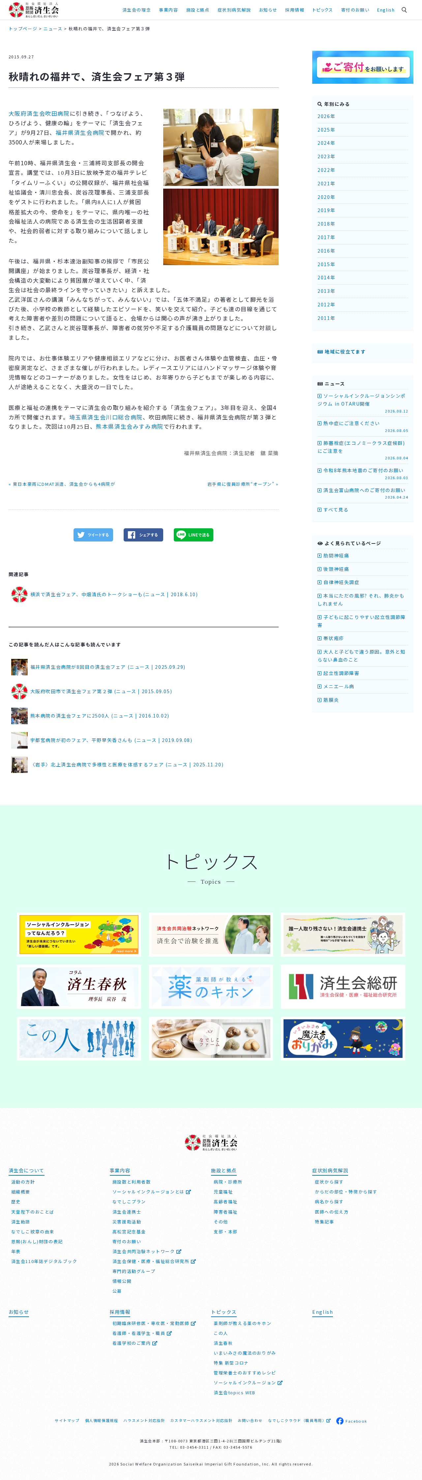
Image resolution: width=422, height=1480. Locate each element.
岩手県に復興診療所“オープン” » (243, 484)
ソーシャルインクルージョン (246, 1382)
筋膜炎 (330, 699)
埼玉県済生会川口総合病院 (106, 417)
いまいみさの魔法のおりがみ (245, 1353)
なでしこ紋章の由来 (32, 1231)
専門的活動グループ (133, 1271)
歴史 (16, 1201)
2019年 (326, 210)
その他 (221, 1221)
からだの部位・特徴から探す (346, 1191)
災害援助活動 (126, 1221)
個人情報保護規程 (101, 1420)
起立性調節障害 (340, 673)
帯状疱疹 (333, 638)
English (386, 10)
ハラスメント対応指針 (144, 1420)
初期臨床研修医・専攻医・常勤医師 (151, 1323)
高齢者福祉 (226, 1201)
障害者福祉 (226, 1212)
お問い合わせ (250, 1420)
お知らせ (19, 1311)
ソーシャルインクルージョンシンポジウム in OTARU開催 (362, 403)
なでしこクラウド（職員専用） (297, 1420)
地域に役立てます (344, 351)
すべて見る (335, 509)
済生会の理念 (136, 10)
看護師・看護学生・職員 (139, 1333)
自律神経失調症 (340, 582)
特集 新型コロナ (231, 1363)
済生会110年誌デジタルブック (44, 1261)
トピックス (323, 10)
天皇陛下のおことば (32, 1212)
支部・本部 (226, 1231)
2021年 (326, 183)
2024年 (326, 142)
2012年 (326, 304)
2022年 (326, 170)
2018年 (326, 223)
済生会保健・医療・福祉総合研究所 (151, 1261)
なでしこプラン (129, 1201)
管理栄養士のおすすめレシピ (245, 1373)
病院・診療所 (228, 1182)
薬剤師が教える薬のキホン (242, 1323)
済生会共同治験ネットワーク (144, 1251)
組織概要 (20, 1191)
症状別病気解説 (234, 10)
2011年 (326, 318)
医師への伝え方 (331, 1212)
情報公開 (122, 1281)
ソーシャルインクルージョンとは (149, 1191)
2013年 (326, 291)
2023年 (326, 156)
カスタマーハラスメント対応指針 (201, 1420)
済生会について (27, 1170)
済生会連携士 (126, 1212)
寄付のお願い (355, 10)
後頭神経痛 (335, 569)
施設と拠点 (198, 10)
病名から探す (329, 1201)
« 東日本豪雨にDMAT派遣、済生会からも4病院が (62, 484)
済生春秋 (223, 1343)
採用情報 (294, 10)
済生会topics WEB (235, 1392)
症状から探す (329, 1182)
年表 (16, 1251)
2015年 (326, 264)
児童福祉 (223, 1191)
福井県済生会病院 (80, 132)
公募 (117, 1291)
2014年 (326, 277)
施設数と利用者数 (131, 1182)
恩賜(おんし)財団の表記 (37, 1241)
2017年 (326, 237)
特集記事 (324, 1221)
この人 (221, 1333)
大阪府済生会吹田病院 (39, 113)
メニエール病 (338, 686)
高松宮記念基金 (129, 1231)
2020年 (326, 197)
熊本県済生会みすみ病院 (130, 426)
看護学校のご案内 (132, 1343)
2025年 (326, 129)
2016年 (326, 250)
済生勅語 (20, 1221)
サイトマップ (67, 1420)
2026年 (326, 116)
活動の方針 (23, 1182)
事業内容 (168, 10)
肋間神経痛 (335, 555)
